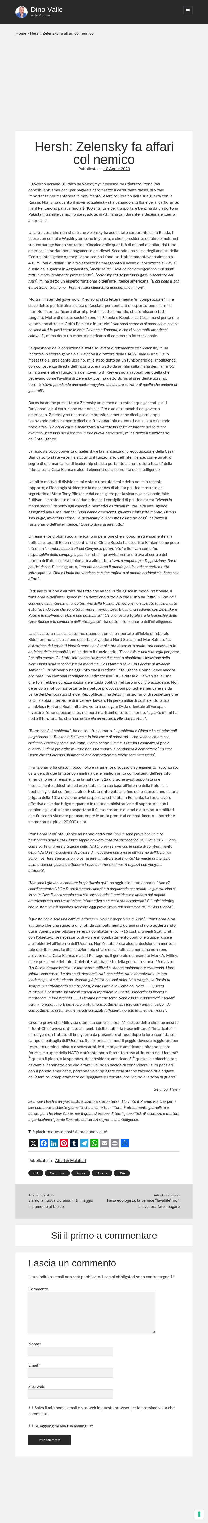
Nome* (34, 1344)
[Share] (125, 1143)
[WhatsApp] (94, 1143)
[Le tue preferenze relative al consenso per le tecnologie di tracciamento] (199, 1514)
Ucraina (102, 1173)
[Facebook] (44, 1143)
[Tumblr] (74, 1143)
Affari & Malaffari (70, 1161)
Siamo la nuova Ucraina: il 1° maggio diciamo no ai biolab (60, 1203)
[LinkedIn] (54, 1143)
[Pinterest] (64, 1143)
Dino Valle (47, 9)
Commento (38, 1289)
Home (20, 33)
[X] (33, 1143)
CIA (35, 1173)
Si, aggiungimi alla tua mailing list (63, 1426)
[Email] (104, 1143)
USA (122, 1173)
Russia (80, 1173)
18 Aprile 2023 (117, 169)
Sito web (36, 1387)
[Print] (115, 1143)
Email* (34, 1365)
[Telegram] (84, 1143)
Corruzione (57, 1173)
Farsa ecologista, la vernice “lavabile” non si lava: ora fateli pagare (143, 1203)
